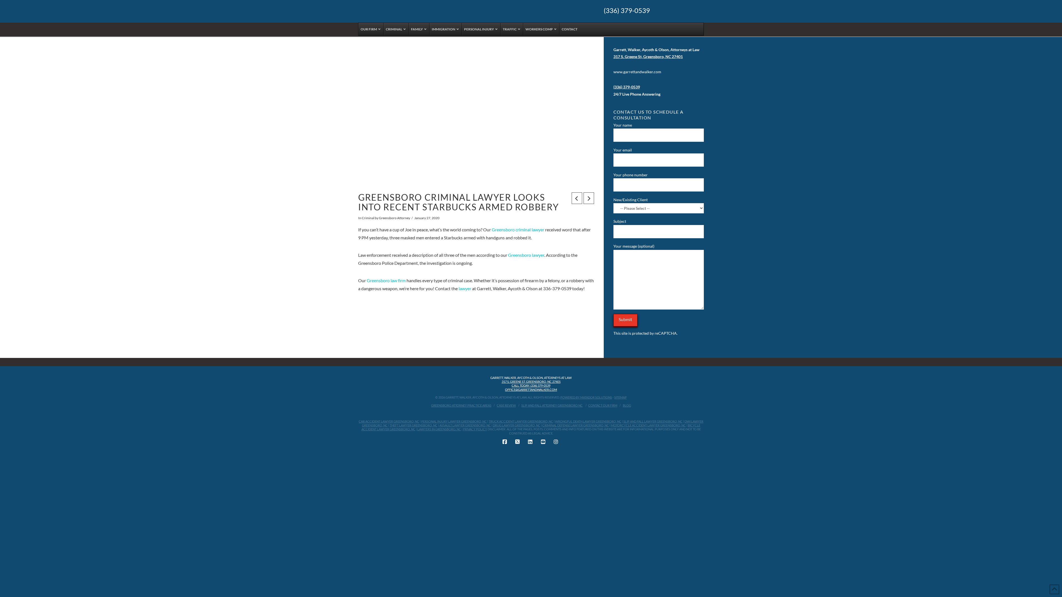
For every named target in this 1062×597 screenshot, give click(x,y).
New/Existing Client (630, 199)
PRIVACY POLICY (475, 429)
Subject (619, 221)
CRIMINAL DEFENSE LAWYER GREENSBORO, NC (575, 425)
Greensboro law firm (386, 280)
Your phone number (630, 174)
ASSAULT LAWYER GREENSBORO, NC (465, 425)
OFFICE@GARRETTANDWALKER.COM (531, 389)
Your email (622, 150)
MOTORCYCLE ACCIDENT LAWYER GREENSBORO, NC (648, 425)
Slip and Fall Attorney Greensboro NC (552, 405)
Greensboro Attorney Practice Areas (461, 405)
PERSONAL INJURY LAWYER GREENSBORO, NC (454, 421)
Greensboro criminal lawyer (518, 229)
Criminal (368, 218)
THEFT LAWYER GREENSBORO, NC (414, 425)
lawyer (465, 288)
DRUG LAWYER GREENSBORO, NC (516, 425)
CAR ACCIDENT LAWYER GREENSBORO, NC (389, 421)
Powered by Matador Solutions (586, 397)
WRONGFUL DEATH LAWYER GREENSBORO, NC (588, 421)
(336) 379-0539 (627, 10)
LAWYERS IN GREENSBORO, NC (439, 429)
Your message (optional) (633, 246)
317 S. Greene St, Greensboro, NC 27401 (531, 381)
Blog (627, 405)
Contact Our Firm (602, 405)
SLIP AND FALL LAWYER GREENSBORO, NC (653, 421)
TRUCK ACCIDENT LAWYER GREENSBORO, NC (521, 421)
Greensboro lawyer (526, 255)
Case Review (506, 405)
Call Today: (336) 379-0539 (531, 385)
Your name (622, 125)
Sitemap (620, 397)
